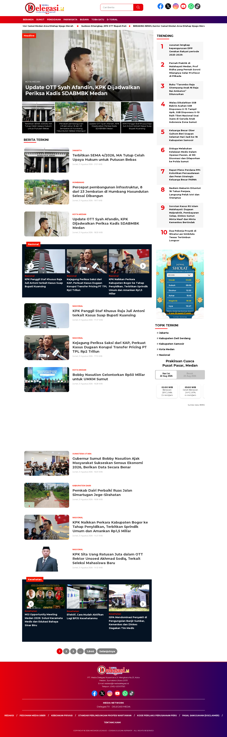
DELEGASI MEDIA (121, 706)
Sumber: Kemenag (180, 317)
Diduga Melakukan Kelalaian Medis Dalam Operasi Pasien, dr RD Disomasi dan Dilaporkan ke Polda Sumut (184, 155)
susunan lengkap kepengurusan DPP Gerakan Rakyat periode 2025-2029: (184, 50)
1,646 (90, 651)
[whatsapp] (191, 8)
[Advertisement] (87, 421)
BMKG (202, 405)
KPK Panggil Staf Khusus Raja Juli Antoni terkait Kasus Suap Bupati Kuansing (44, 283)
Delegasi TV (103, 706)
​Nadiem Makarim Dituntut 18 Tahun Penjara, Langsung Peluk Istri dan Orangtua (185, 193)
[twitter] (168, 8)
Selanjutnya (107, 651)
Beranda (28, 19)
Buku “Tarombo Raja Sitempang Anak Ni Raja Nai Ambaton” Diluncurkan (183, 89)
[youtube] (183, 8)
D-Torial (112, 19)
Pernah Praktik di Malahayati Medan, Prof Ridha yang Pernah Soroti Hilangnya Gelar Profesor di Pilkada (184, 69)
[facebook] (161, 8)
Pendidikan (54, 19)
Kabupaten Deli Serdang (174, 338)
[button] (149, 65)
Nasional (164, 354)
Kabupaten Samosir (171, 343)
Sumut (40, 19)
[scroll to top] (217, 732)
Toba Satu (97, 19)
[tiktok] (198, 8)
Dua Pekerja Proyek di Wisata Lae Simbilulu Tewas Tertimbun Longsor (182, 235)
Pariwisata (70, 19)
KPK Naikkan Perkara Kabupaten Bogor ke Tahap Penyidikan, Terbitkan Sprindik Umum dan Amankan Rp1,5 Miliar (128, 286)
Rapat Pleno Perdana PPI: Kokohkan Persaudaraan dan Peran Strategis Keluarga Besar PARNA (185, 175)
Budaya (84, 19)
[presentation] (31, 266)
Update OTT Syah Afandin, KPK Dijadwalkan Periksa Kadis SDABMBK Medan (82, 90)
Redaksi (9, 715)
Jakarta (164, 332)
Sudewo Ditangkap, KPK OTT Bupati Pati (81, 26)
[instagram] (176, 8)
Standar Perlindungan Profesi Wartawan (104, 715)
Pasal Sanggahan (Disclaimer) (200, 715)
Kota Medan (32, 82)
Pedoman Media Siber (33, 715)
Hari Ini (166, 374)
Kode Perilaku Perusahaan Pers (157, 715)
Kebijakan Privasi (62, 715)
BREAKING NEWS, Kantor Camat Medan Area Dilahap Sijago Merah (147, 26)
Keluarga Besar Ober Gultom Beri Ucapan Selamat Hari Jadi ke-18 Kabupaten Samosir (183, 135)
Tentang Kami (112, 722)
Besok (190, 374)
